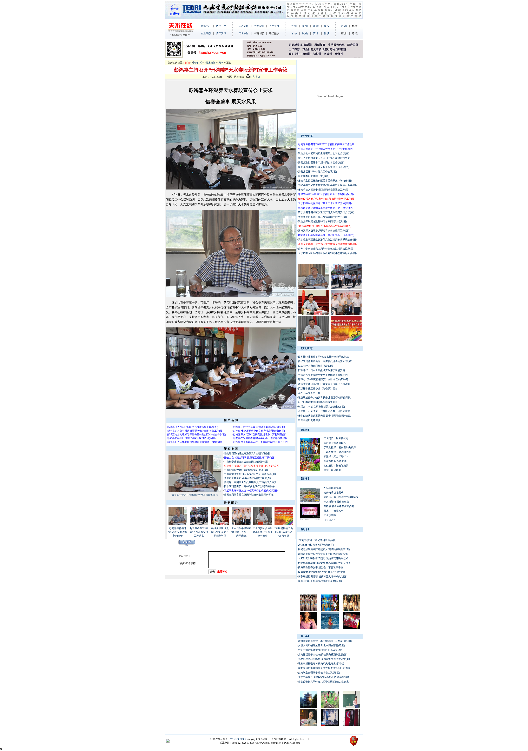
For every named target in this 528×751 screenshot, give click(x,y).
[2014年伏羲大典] (310, 502)
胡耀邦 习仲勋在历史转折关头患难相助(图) (321, 406)
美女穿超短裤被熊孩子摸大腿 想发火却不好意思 (324, 668)
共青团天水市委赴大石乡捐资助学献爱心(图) (322, 216)
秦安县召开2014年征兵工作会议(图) (317, 171)
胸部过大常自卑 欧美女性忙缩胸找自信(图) (247, 478)
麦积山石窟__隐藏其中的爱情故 (341, 497)
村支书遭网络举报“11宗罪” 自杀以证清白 (320, 650)
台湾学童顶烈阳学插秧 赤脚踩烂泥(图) (319, 672)
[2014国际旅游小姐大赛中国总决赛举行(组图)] (310, 453)
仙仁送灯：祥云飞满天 (336, 465)
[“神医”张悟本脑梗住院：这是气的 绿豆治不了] (308, 724)
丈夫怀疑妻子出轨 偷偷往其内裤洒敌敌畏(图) (322, 654)
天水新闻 (211, 62)
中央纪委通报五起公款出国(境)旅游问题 (246, 461)
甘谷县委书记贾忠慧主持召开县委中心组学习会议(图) (327, 185)
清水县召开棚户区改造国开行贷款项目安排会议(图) (326, 212)
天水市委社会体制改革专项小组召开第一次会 (262, 532)
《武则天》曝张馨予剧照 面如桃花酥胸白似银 (323, 558)
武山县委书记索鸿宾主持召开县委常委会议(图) (323, 153)
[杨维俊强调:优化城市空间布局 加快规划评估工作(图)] (220, 524)
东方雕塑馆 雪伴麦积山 (336, 501)
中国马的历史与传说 (309, 420)
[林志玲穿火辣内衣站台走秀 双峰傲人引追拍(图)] (308, 627)
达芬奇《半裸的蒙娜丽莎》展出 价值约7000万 (323, 379)
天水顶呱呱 (330, 515)
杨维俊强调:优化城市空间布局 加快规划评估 (220, 532)
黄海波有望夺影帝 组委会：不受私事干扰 (320, 567)
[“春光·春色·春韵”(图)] (310, 469)
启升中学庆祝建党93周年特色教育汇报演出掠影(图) (326, 248)
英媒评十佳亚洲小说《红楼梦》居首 (318, 388)
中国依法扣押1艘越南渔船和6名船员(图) (246, 469)
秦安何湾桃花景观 (333, 492)
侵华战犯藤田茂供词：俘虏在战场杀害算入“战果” (325, 361)
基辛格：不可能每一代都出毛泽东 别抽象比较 (324, 411)
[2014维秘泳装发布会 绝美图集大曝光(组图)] (330, 627)
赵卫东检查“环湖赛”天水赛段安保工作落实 (199, 532)
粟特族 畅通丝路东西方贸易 (339, 506)
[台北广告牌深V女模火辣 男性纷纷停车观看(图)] (351, 724)
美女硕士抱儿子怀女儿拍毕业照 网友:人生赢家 (323, 681)
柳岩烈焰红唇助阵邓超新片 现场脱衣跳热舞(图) (324, 549)
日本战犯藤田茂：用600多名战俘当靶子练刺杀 (249, 486)
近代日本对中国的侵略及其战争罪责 (318, 402)
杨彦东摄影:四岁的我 (335, 461)
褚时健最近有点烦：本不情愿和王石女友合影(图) (325, 640)
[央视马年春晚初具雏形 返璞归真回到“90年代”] (351, 627)
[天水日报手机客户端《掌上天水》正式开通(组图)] (241, 524)
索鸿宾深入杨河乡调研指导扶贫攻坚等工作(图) (323, 230)
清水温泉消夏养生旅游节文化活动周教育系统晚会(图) (327, 239)
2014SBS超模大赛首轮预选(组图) (316, 544)
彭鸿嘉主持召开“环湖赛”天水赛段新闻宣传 (194, 494)
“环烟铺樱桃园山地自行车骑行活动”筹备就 (284, 532)
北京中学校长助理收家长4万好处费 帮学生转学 (323, 677)
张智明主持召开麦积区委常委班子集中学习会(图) (325, 180)
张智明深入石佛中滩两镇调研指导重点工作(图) (323, 189)
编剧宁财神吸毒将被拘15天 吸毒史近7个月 (321, 663)
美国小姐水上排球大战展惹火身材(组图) (320, 581)
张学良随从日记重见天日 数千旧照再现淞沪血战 (324, 415)
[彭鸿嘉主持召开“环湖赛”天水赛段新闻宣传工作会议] (195, 491)
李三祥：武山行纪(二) (336, 456)
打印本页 (255, 76)
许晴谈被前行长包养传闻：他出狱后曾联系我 (323, 553)
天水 (220, 62)
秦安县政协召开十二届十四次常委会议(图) (321, 162)
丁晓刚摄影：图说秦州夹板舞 (340, 447)
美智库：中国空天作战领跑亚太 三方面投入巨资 (250, 482)
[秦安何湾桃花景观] (310, 519)
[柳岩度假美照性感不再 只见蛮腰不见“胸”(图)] (351, 610)
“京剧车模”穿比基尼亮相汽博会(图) (317, 540)
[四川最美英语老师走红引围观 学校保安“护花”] (351, 707)
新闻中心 (198, 62)
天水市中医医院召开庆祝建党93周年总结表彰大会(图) (327, 253)
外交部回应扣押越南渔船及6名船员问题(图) (247, 453)
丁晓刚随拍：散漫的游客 (337, 452)
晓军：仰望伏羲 (332, 470)
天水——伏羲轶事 (333, 510)
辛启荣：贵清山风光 (335, 442)
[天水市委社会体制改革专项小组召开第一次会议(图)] (262, 524)
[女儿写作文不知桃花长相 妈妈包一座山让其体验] (330, 707)
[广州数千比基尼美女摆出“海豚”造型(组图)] (308, 610)
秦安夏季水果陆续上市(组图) (313, 176)
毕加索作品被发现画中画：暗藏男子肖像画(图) (323, 374)
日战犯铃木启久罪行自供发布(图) (316, 365)
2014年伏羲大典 (332, 488)
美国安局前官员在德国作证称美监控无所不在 (249, 494)
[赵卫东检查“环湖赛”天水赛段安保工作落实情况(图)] (199, 524)
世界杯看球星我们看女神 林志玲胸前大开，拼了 (324, 562)
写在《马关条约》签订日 (312, 393)
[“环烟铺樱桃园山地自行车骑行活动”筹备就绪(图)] (284, 524)
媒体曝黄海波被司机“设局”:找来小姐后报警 (321, 572)
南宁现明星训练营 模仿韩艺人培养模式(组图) (322, 576)
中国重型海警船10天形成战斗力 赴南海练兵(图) (250, 474)
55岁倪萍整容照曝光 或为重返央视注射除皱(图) (324, 659)
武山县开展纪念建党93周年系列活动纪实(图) (322, 221)
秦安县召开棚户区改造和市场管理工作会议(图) (323, 167)
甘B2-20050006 (238, 739)
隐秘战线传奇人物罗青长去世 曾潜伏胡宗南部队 (324, 397)
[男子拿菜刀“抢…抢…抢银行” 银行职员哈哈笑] (330, 724)
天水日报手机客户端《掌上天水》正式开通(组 (241, 532)
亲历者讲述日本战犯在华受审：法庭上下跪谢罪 (324, 384)
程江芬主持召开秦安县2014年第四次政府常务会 (324, 158)
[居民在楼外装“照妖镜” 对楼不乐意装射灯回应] (308, 707)
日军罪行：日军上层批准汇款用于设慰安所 (321, 370)
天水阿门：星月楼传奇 (336, 438)
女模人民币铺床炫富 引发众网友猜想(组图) (321, 645)
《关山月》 (330, 519)
